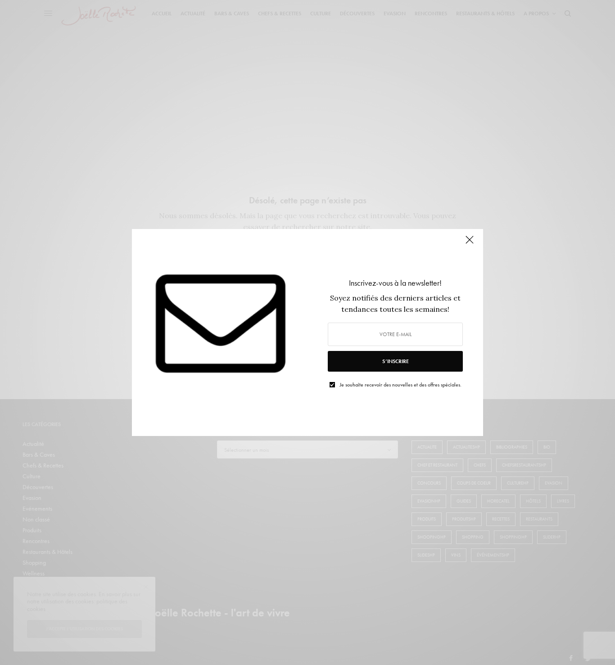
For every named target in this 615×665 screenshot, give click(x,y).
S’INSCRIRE (395, 361)
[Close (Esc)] (470, 243)
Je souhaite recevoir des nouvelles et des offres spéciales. (400, 384)
